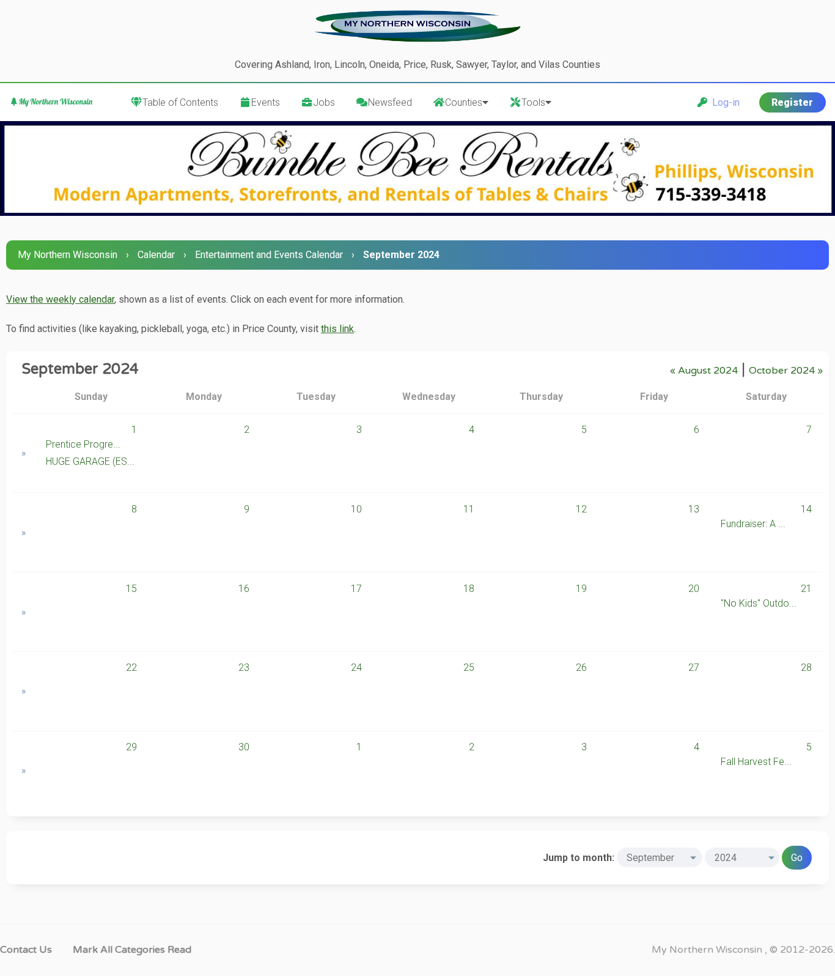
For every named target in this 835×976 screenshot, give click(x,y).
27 (693, 667)
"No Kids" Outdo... (758, 603)
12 (581, 509)
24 (356, 667)
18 (468, 588)
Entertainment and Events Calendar (269, 255)
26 (581, 667)
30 (243, 747)
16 (243, 588)
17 (356, 588)
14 (806, 509)
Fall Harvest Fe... (756, 761)
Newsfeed (390, 102)
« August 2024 (704, 370)
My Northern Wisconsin (67, 255)
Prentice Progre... (83, 444)
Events (265, 102)
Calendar (156, 255)
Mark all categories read (132, 950)
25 (468, 667)
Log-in (723, 102)
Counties (463, 102)
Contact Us (26, 950)
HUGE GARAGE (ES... (90, 461)
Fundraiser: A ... (753, 524)
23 (243, 667)
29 (131, 747)
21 (806, 588)
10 (356, 509)
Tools (533, 102)
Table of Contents (180, 102)
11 (468, 509)
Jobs (324, 102)
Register (792, 102)
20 (693, 588)
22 (131, 667)
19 (581, 588)
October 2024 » (786, 370)
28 (806, 667)
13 (693, 509)
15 (131, 588)
